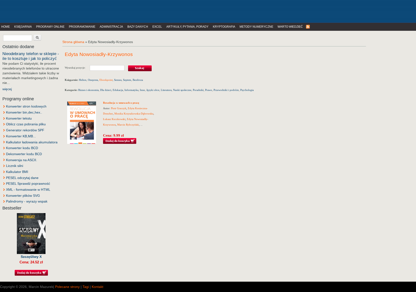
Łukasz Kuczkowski (114, 119)
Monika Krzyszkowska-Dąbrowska (133, 113)
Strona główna (73, 42)
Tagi (86, 287)
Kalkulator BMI (17, 172)
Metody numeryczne (256, 26)
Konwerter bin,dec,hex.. (24, 112)
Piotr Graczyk (118, 108)
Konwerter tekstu (19, 118)
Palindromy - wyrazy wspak (26, 201)
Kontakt (97, 287)
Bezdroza (138, 79)
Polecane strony (67, 287)
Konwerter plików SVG (23, 195)
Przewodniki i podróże (226, 90)
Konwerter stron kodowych (26, 106)
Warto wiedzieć (290, 26)
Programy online (50, 26)
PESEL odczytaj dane (22, 178)
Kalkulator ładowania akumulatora (32, 142)
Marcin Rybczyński (128, 124)
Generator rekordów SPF (25, 130)
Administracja (111, 26)
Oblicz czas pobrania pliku (26, 124)
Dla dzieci (105, 90)
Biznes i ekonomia (88, 90)
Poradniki (198, 90)
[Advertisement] (99, 11)
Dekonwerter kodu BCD (24, 154)
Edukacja (118, 90)
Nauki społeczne (182, 90)
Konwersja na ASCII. (21, 160)
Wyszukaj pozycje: (77, 67)
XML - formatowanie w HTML (28, 189)
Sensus (118, 79)
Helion (82, 79)
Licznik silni (14, 166)
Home (5, 26)
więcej (7, 89)
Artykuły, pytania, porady (187, 26)
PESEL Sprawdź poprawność (28, 183)
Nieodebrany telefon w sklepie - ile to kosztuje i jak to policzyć (30, 56)
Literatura (166, 90)
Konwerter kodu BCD (22, 148)
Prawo (208, 90)
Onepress (93, 79)
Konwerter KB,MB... (21, 136)
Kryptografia (224, 26)
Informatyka (131, 90)
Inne (142, 90)
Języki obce (152, 90)
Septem (127, 79)
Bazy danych (137, 26)
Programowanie (82, 26)
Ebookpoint (106, 79)
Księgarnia (23, 26)
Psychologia (247, 90)
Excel (157, 26)
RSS (308, 27)
